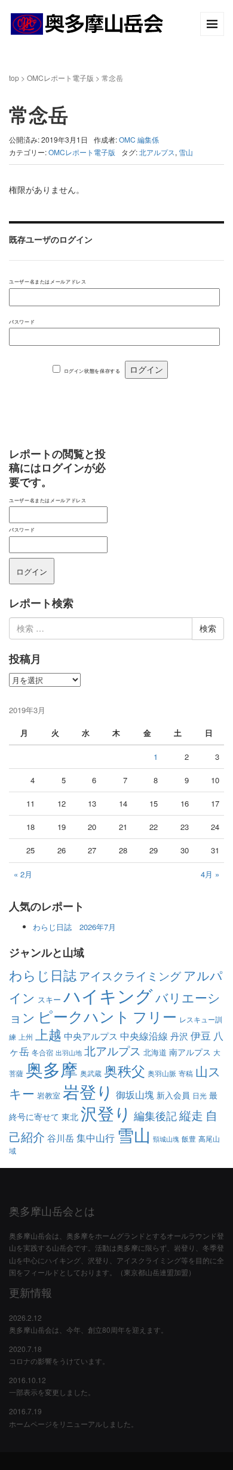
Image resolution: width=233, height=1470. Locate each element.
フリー (155, 1016)
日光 (199, 1095)
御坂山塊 (135, 1094)
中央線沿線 (144, 1036)
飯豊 (189, 1138)
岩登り (88, 1091)
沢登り (106, 1113)
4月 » (210, 874)
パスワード (22, 321)
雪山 (186, 152)
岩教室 (48, 1095)
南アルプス (190, 1052)
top (14, 78)
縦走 (191, 1115)
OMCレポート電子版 (60, 78)
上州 (26, 1036)
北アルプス (157, 152)
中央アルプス (91, 1036)
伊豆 (201, 1035)
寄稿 (186, 1073)
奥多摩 (52, 1069)
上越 (48, 1034)
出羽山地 (69, 1052)
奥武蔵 (91, 1073)
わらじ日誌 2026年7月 (74, 926)
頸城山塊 (166, 1138)
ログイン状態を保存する (92, 370)
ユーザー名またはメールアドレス (47, 281)
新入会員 (173, 1095)
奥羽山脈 (162, 1073)
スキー (49, 999)
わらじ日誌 (42, 974)
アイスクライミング (130, 975)
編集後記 (155, 1115)
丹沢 (179, 1036)
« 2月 (23, 874)
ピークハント (84, 1016)
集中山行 (95, 1137)
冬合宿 (42, 1052)
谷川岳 (60, 1137)
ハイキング (108, 994)
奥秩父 (124, 1070)
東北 (70, 1116)
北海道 (155, 1052)
